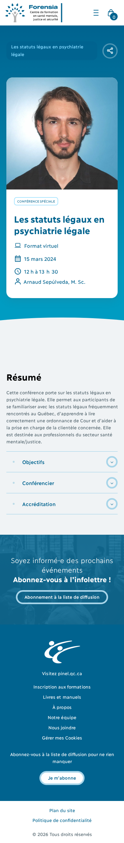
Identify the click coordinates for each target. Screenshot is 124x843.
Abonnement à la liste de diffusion (62, 596)
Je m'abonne (62, 777)
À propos (61, 707)
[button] (96, 12)
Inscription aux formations (61, 686)
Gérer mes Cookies (62, 737)
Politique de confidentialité (62, 820)
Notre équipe (62, 717)
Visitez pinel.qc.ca (62, 673)
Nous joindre (62, 727)
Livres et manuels (62, 696)
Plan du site (62, 810)
